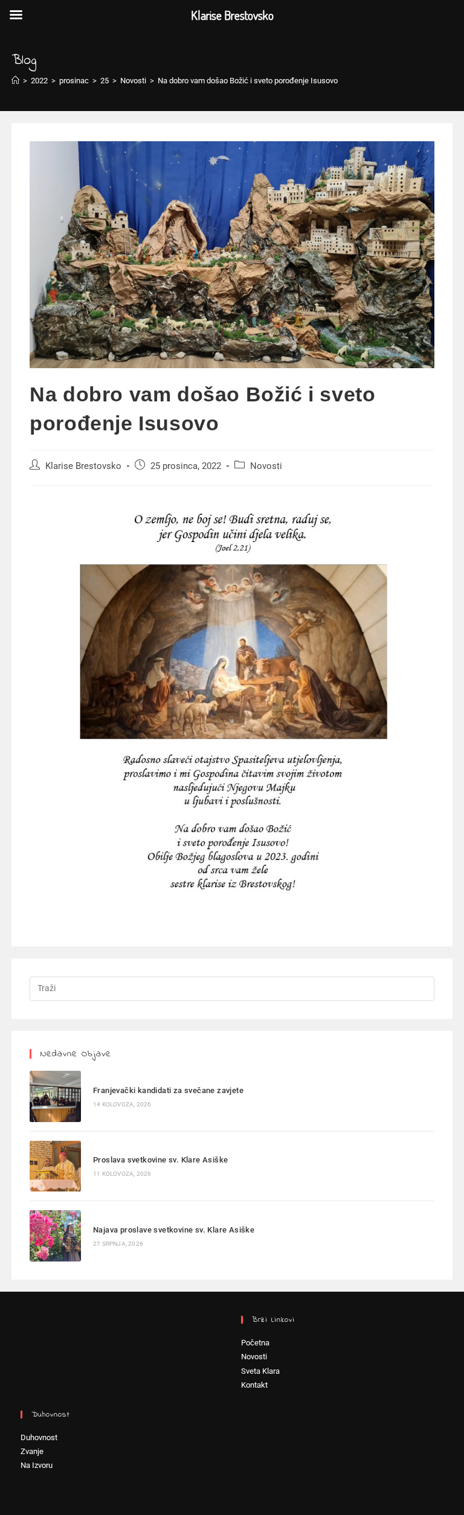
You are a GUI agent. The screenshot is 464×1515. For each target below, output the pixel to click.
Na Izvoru (37, 1465)
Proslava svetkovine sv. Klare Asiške (160, 1159)
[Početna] (15, 80)
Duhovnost (39, 1437)
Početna (255, 1342)
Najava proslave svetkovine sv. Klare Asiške (173, 1229)
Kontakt (254, 1384)
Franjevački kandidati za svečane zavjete (168, 1090)
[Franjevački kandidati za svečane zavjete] (55, 1096)
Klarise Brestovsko (83, 466)
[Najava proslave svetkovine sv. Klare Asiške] (55, 1235)
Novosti (266, 466)
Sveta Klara (260, 1371)
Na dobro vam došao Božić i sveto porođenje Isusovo (248, 80)
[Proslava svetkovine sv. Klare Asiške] (55, 1166)
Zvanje (32, 1451)
